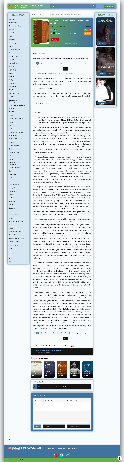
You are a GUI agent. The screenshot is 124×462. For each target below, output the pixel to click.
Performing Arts (13, 245)
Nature (11, 156)
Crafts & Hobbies (14, 184)
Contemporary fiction (15, 26)
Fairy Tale (12, 90)
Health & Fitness (14, 152)
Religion (11, 108)
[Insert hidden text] (77, 400)
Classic (11, 252)
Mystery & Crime (14, 63)
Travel (11, 159)
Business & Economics (16, 139)
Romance (12, 19)
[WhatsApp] (56, 33)
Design (11, 218)
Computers (12, 149)
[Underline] (41, 400)
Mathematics (13, 135)
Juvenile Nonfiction (15, 231)
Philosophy (12, 86)
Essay (10, 178)
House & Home (14, 242)
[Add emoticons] (61, 400)
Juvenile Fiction (14, 93)
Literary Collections (15, 49)
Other (46, 14)
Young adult (13, 22)
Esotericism (12, 129)
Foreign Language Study (16, 221)
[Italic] (38, 400)
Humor (11, 122)
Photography (13, 191)
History (11, 115)
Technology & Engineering (13, 163)
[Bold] (36, 400)
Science (11, 60)
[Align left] (45, 400)
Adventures (12, 262)
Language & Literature (16, 132)
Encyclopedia (13, 174)
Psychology (12, 70)
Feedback (51, 448)
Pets (10, 181)
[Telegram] (51, 33)
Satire (11, 225)
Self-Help (12, 66)
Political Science (14, 145)
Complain (88, 33)
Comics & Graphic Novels (17, 105)
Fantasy (11, 83)
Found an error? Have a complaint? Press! (48, 350)
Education (12, 39)
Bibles (11, 205)
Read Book (55, 40)
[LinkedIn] (59, 33)
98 (81, 63)
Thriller (11, 33)
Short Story (12, 43)
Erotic (11, 73)
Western (11, 255)
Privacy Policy (61, 448)
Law (10, 211)
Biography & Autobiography (13, 101)
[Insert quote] (71, 400)
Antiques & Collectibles (16, 238)
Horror (11, 36)
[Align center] (48, 400)
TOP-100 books (72, 448)
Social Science (13, 228)
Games (11, 171)
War (10, 258)
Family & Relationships (16, 119)
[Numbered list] (58, 400)
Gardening (12, 208)
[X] (54, 33)
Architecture (12, 201)
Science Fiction (13, 56)
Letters (11, 194)
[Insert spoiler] (74, 400)
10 (73, 63)
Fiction (11, 53)
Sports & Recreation (15, 167)
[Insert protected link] (67, 400)
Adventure (12, 76)
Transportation (13, 188)
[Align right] (51, 400)
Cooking (11, 142)
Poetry (11, 80)
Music (11, 97)
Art (10, 125)
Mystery (11, 29)
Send (37, 426)
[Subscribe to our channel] (56, 455)
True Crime (12, 112)
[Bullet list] (55, 400)
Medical (11, 198)
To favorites (72, 33)
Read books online (38, 14)
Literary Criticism (14, 215)
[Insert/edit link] (64, 400)
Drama (11, 46)
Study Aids (12, 235)
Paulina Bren (41, 53)
